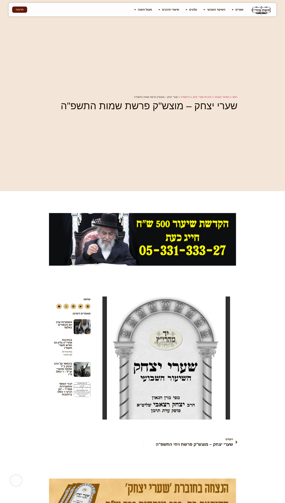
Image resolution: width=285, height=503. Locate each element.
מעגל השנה (145, 9)
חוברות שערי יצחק (202, 96)
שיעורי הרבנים (170, 9)
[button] (88, 306)
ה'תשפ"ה (185, 96)
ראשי (235, 96)
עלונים (193, 9)
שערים (239, 9)
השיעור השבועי (216, 9)
